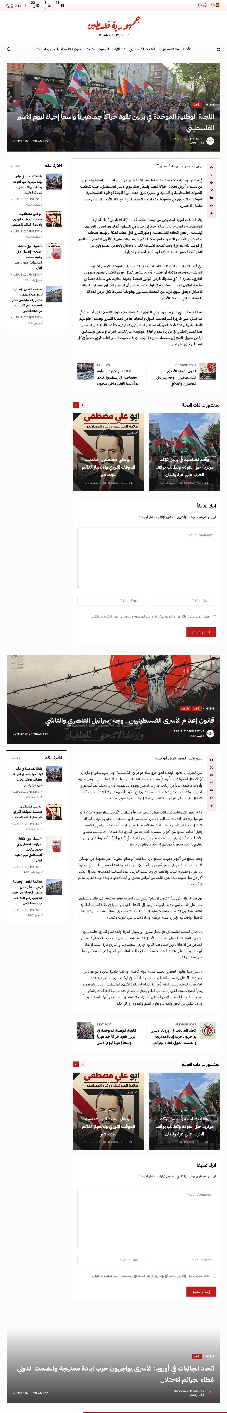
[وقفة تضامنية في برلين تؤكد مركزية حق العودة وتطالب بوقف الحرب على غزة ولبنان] (54, 182)
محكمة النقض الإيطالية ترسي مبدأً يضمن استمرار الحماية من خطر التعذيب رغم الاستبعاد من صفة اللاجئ (27, 300)
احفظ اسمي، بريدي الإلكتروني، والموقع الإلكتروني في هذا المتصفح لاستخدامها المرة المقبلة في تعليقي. (151, 616)
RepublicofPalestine (189, 139)
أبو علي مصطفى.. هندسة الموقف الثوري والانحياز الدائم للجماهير (108, 467)
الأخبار (196, 104)
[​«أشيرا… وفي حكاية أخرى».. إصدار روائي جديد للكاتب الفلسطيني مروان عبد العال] (54, 251)
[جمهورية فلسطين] (113, 26)
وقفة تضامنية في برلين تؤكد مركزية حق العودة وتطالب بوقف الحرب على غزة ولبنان (184, 467)
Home (210, 104)
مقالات (185, 708)
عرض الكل (15, 165)
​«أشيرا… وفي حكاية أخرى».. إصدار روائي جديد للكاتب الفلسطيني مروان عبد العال (29, 257)
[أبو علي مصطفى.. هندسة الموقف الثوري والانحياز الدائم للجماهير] (54, 219)
